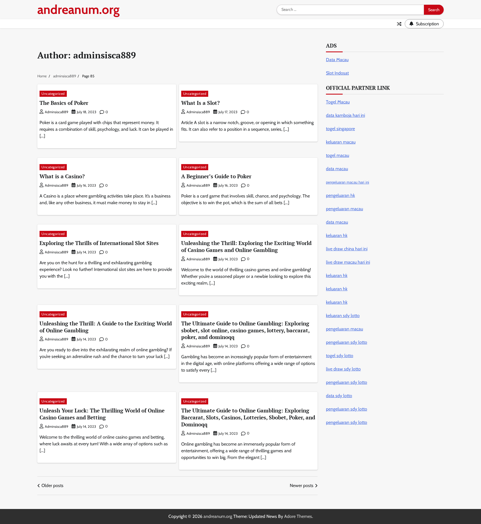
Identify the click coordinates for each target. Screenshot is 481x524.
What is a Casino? (62, 176)
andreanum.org (78, 9)
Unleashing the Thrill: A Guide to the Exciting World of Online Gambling (106, 327)
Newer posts (301, 485)
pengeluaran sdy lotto (346, 422)
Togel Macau (338, 102)
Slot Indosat (337, 73)
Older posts (52, 485)
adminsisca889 (56, 112)
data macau (337, 222)
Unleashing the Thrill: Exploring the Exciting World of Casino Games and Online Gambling (246, 246)
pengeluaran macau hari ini (347, 182)
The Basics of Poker (64, 102)
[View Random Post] (399, 24)
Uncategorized (53, 94)
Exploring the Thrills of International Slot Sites (99, 242)
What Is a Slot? (200, 102)
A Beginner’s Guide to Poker (216, 176)
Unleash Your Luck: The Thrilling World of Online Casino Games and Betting (102, 414)
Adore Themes (298, 516)
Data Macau (337, 59)
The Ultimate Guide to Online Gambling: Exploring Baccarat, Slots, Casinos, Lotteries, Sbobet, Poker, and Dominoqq (248, 417)
